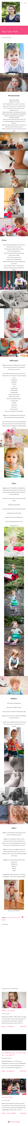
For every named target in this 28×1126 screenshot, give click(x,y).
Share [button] (3, 920)
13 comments (10, 1071)
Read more (23, 1026)
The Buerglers (8, 3)
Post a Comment (11, 1113)
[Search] (22, 3)
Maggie (8, 917)
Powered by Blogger (15, 1121)
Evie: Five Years (7, 1097)
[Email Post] (22, 917)
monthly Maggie (15, 917)
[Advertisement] (14, 973)
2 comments (10, 1026)
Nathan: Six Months (8, 1010)
